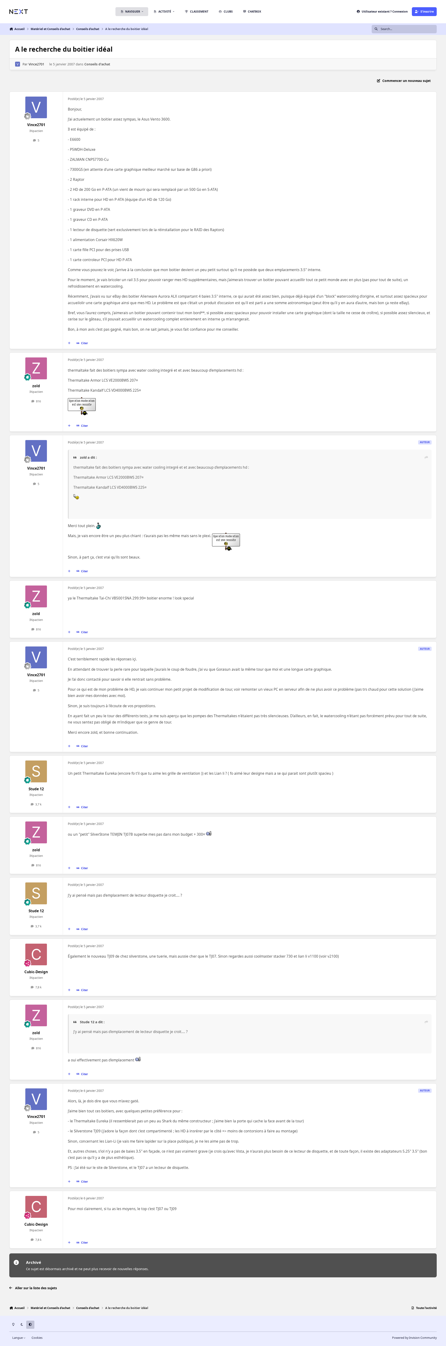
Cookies (37, 1338)
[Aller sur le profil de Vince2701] (17, 64)
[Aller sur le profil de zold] (36, 368)
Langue (17, 1338)
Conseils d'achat (97, 64)
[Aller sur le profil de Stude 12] (36, 771)
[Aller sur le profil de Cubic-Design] (36, 955)
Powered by (414, 1338)
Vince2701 (36, 64)
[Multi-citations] (69, 343)
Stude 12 (36, 789)
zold (36, 386)
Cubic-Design (36, 971)
